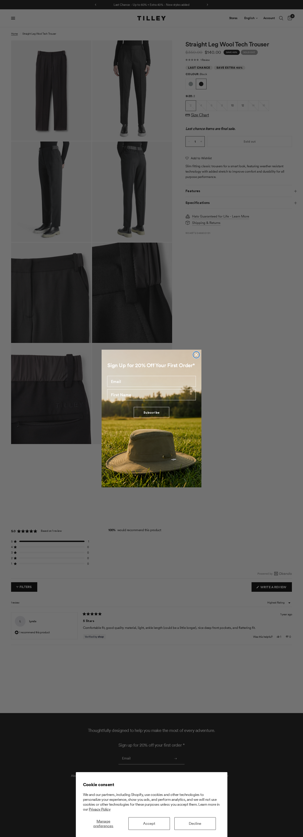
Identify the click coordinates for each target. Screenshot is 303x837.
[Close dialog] (196, 354)
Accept (149, 823)
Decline (195, 823)
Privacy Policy (99, 809)
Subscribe (152, 412)
